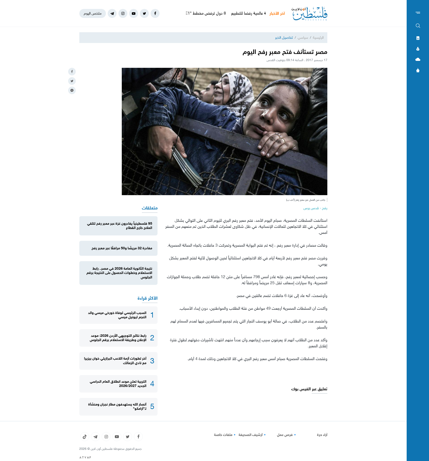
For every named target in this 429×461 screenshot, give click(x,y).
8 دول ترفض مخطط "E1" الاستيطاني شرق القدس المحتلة (199, 13)
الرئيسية (318, 37)
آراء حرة (322, 434)
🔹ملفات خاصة (225, 434)
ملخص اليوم (92, 13)
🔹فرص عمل (287, 434)
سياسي (303, 37)
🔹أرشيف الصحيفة (253, 434)
